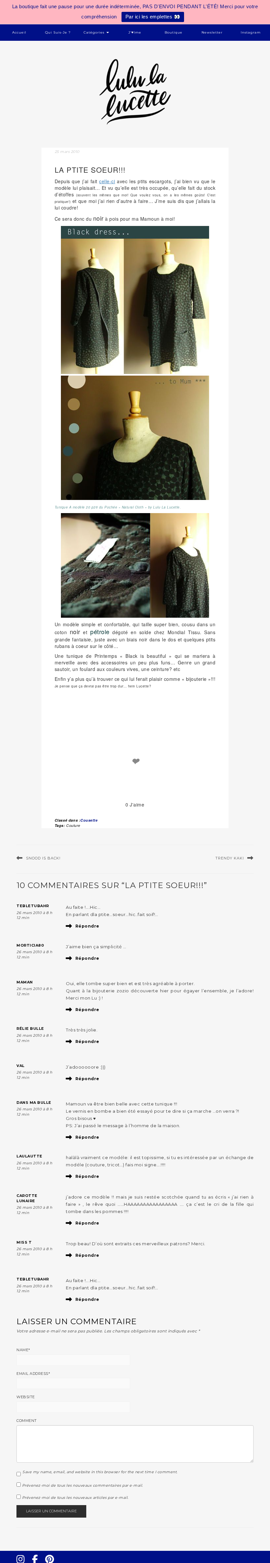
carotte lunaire (27, 1198)
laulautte (29, 1156)
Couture (73, 825)
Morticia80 (30, 945)
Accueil (19, 32)
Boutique (173, 32)
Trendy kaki (229, 858)
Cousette (88, 820)
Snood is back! (43, 858)
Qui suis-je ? (58, 32)
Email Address (33, 1373)
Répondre (87, 926)
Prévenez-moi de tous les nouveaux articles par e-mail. (75, 1497)
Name (23, 1350)
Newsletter (212, 32)
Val (20, 1065)
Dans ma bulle (33, 1102)
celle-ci (107, 181)
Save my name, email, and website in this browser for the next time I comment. (99, 1472)
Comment (26, 1420)
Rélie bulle (30, 1028)
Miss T (24, 1242)
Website (25, 1397)
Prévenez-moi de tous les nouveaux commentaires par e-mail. (82, 1485)
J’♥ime (134, 32)
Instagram (251, 32)
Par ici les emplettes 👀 (152, 16)
